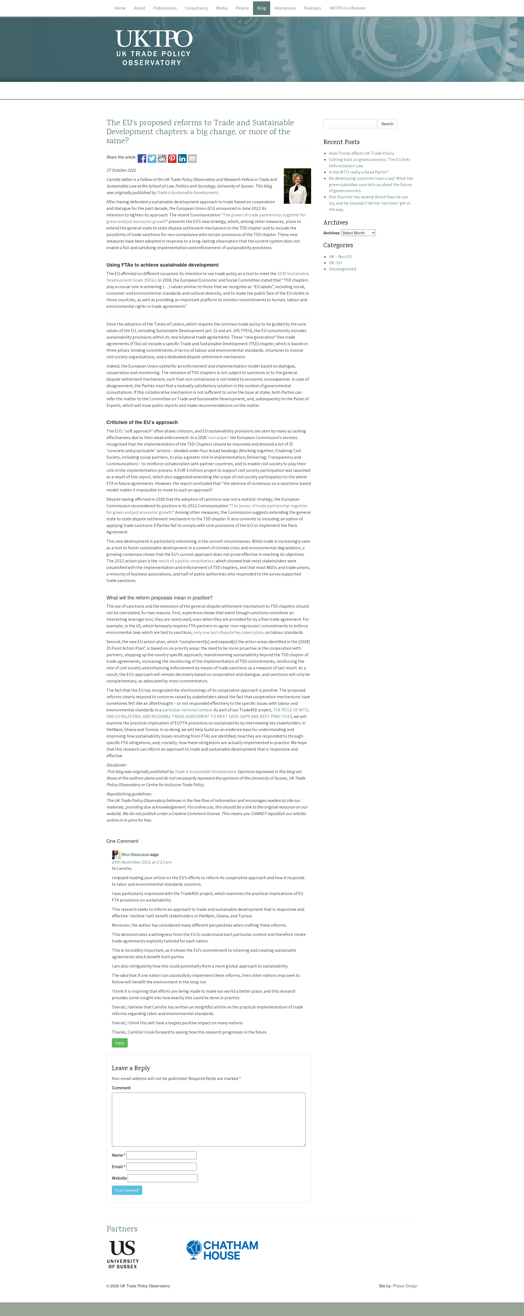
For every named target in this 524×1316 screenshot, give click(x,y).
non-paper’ (218, 437)
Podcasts (312, 8)
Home (120, 8)
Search (387, 123)
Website (119, 1178)
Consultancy (196, 8)
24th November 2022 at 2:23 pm (142, 862)
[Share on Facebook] (142, 158)
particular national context (187, 710)
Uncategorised (342, 269)
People (242, 8)
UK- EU (335, 262)
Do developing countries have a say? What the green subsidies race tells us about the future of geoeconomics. (371, 184)
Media (221, 8)
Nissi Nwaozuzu (135, 854)
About (139, 8)
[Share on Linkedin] (182, 158)
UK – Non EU (340, 256)
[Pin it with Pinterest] (172, 158)
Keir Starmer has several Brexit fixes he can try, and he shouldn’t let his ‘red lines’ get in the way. (369, 203)
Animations (285, 8)
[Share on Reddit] (162, 158)
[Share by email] (192, 158)
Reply (119, 1042)
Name (119, 1155)
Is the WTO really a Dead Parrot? (359, 172)
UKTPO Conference (347, 8)
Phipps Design (405, 1285)
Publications (165, 8)
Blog (261, 8)
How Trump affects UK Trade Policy (361, 153)
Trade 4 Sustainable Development (187, 192)
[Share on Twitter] (152, 158)
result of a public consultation (186, 561)
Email (119, 1166)
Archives (331, 232)
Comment (121, 1088)
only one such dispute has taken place (228, 632)
